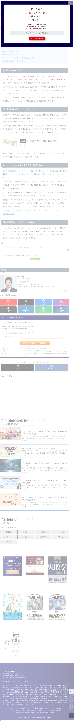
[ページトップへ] (71, 715)
